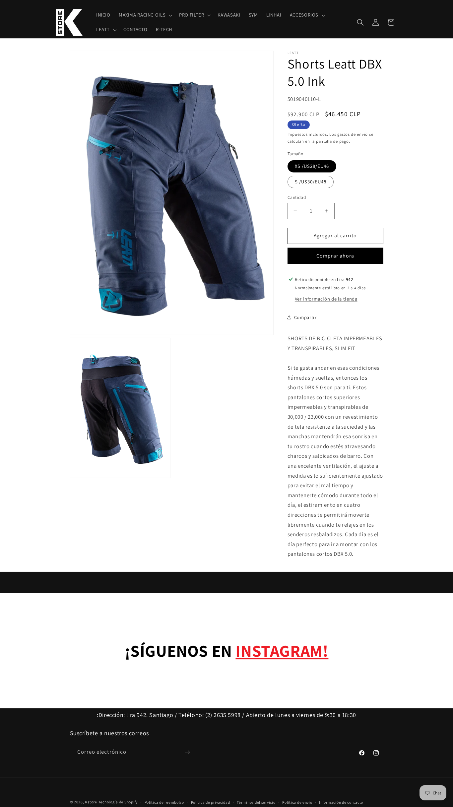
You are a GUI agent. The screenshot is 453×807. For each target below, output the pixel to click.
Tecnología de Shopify (118, 801)
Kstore (91, 801)
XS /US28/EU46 (312, 166)
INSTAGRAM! (281, 650)
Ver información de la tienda (326, 298)
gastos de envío (352, 134)
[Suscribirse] (187, 752)
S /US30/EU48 (311, 181)
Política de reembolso (164, 802)
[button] (144, 15)
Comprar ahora (335, 255)
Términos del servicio (256, 802)
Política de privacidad (210, 802)
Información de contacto (341, 802)
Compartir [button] (305, 317)
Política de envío (297, 802)
